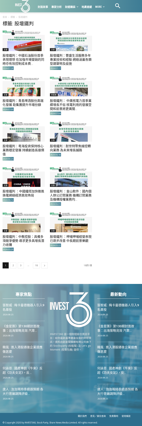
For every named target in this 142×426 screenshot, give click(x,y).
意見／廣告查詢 (98, 416)
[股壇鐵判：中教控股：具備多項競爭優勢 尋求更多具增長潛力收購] (24, 221)
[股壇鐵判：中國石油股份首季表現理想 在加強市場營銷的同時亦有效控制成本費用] (24, 40)
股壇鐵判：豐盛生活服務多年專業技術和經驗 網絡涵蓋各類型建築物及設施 (71, 59)
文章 (5, 49)
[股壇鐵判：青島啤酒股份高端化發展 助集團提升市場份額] (24, 86)
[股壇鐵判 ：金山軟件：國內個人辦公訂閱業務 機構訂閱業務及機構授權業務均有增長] (71, 176)
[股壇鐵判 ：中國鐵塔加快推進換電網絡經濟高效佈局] (24, 176)
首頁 (5, 17)
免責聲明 (113, 416)
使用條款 (126, 416)
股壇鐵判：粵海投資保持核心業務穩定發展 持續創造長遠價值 (23, 150)
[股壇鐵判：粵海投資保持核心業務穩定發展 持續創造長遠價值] (24, 131)
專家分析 (56, 6)
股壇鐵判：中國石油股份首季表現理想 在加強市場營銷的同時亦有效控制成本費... (23, 59)
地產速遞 (87, 6)
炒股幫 (54, 95)
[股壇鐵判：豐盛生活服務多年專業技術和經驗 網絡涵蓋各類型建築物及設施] (71, 40)
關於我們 (82, 416)
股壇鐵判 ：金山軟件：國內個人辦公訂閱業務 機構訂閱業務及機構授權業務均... (71, 195)
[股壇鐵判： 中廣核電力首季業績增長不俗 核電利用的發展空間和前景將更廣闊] (71, 86)
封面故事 (43, 6)
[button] (117, 6)
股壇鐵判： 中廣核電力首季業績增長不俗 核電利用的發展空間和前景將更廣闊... (71, 105)
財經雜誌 (70, 6)
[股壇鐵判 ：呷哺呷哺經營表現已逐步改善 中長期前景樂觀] (71, 221)
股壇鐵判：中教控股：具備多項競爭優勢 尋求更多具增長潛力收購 (23, 241)
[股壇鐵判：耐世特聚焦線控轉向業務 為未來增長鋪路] (71, 131)
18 (36, 265)
